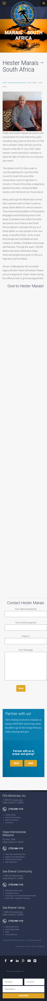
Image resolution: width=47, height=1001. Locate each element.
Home (5, 83)
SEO (32, 946)
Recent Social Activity (14, 971)
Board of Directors (12, 820)
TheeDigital (40, 946)
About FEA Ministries (12, 817)
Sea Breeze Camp (12, 927)
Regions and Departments (15, 857)
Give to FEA (9, 823)
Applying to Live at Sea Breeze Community (20, 896)
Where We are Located (13, 859)
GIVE (30, 763)
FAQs (7, 932)
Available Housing (12, 893)
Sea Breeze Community (13, 890)
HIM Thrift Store (11, 862)
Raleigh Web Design (23, 946)
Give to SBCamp (11, 934)
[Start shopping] (43, 3)
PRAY (16, 763)
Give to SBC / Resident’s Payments (17, 898)
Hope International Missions (17, 83)
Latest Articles (10, 815)
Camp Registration (12, 929)
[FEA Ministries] (23, 14)
